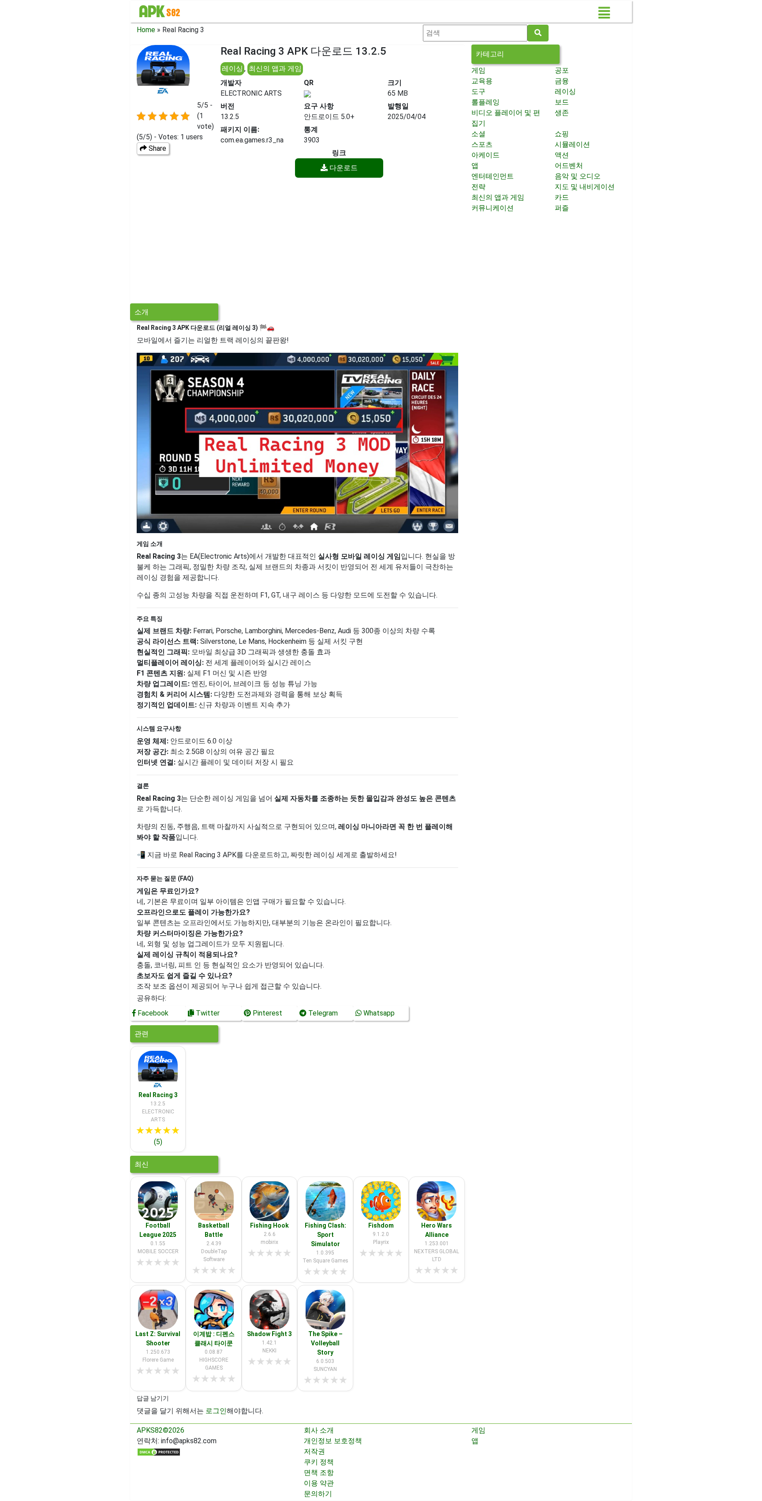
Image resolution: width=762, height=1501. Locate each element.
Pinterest (266, 1013)
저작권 (314, 1451)
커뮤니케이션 (492, 208)
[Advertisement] (297, 241)
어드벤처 (569, 165)
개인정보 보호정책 (333, 1441)
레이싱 (232, 68)
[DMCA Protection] (159, 1451)
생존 (562, 112)
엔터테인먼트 (492, 176)
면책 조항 (319, 1472)
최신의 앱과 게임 (275, 68)
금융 (562, 81)
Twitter (207, 1013)
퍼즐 (562, 208)
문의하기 (318, 1494)
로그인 (216, 1411)
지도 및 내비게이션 (585, 187)
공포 (562, 70)
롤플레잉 (485, 102)
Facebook (152, 1013)
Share (156, 148)
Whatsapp (378, 1013)
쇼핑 (562, 134)
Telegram (322, 1013)
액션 (562, 155)
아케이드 (485, 155)
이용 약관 (319, 1483)
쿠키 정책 (319, 1462)
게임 (478, 70)
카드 (562, 197)
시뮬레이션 (572, 144)
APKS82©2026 (160, 1430)
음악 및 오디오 (578, 176)
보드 (562, 102)
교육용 (482, 81)
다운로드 (343, 168)
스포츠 (482, 144)
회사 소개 (319, 1430)
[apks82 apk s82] (160, 11)
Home (146, 30)
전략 (478, 187)
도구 (478, 91)
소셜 (478, 134)
